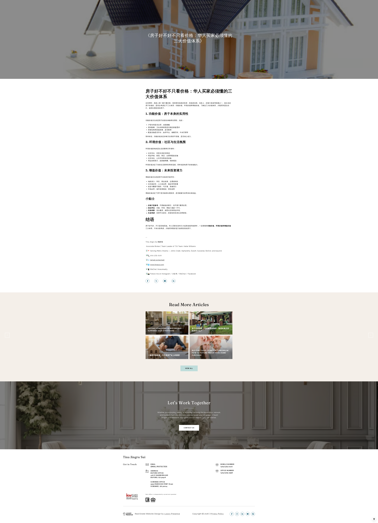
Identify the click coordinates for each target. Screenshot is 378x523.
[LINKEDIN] (242, 514)
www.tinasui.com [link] (157, 265)
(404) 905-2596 (226, 473)
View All (189, 368)
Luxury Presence (172, 514)
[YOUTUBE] (248, 514)
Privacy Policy (217, 514)
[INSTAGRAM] (237, 514)
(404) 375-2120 (226, 466)
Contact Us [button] (189, 428)
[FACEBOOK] (232, 514)
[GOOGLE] (253, 514)
